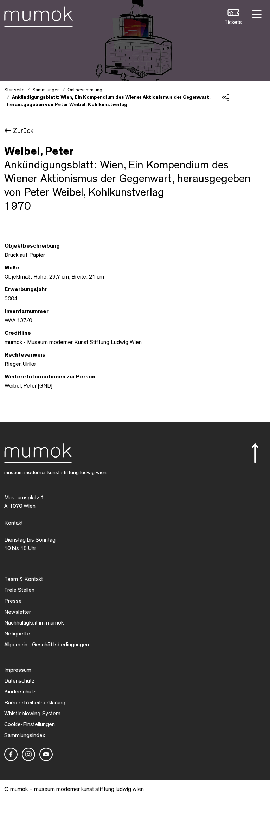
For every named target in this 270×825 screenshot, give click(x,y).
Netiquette (17, 634)
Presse (13, 601)
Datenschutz (19, 681)
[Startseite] (38, 15)
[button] (233, 17)
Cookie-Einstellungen (29, 724)
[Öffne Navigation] (256, 13)
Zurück (23, 130)
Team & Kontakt (23, 579)
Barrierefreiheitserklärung (34, 702)
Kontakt (13, 523)
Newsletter (17, 612)
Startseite (14, 90)
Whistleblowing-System (32, 713)
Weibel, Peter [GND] (28, 386)
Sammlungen (46, 90)
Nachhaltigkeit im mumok (34, 623)
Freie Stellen (19, 590)
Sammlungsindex (24, 735)
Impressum (17, 670)
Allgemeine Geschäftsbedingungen (46, 644)
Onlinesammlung (85, 90)
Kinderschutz (20, 692)
